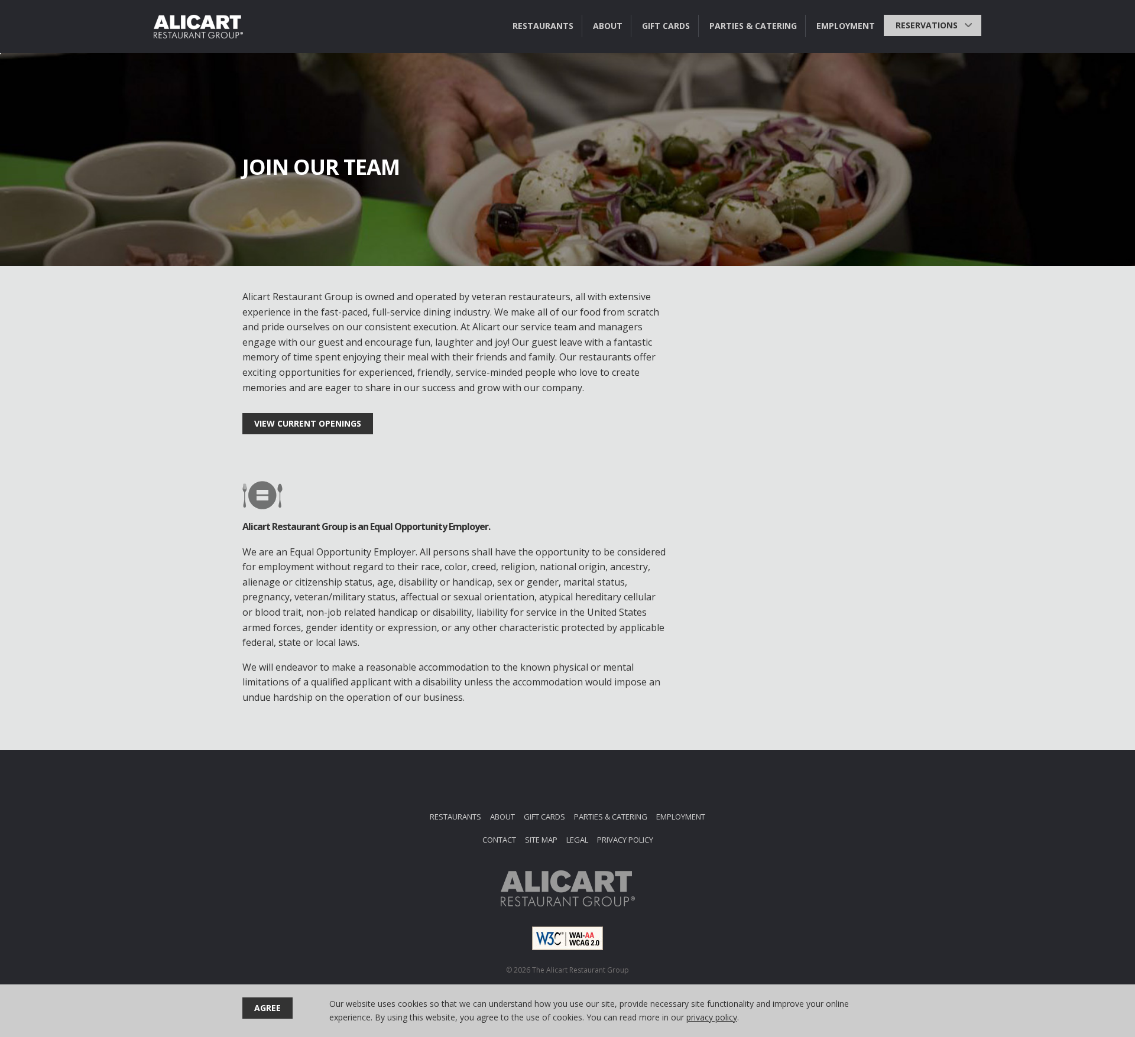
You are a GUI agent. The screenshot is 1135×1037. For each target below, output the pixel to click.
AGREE (267, 1007)
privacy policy (711, 1017)
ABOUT (607, 25)
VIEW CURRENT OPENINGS (307, 423)
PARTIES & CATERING (753, 25)
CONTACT (499, 839)
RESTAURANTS (543, 25)
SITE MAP (541, 839)
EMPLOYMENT (845, 25)
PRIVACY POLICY (625, 839)
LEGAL (577, 839)
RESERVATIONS (927, 25)
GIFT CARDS (666, 25)
